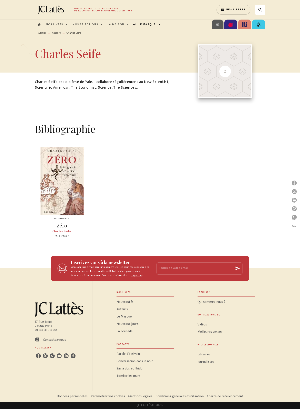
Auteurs (56, 33)
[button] (233, 10)
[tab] (39, 24)
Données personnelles (72, 396)
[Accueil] (52, 9)
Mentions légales (140, 396)
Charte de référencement (225, 396)
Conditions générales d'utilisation (180, 396)
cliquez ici (136, 275)
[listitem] (38, 355)
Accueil (42, 33)
